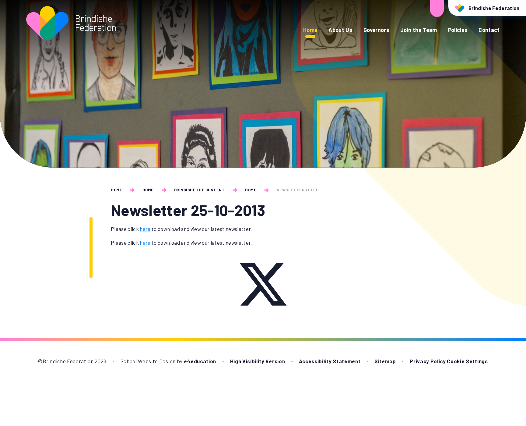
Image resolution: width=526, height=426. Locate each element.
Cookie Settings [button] (467, 361)
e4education (200, 361)
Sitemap (385, 361)
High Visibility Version (257, 361)
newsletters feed (297, 189)
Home (116, 189)
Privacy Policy (428, 361)
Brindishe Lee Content (199, 189)
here (145, 229)
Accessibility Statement (330, 361)
